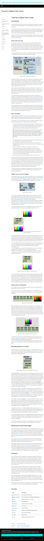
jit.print (22, 45)
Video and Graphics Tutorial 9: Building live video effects (5, 33)
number (34, 206)
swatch (3, 47)
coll (22, 402)
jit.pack (29, 349)
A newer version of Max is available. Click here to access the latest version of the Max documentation (22, 2)
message (37, 177)
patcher (26, 52)
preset (3, 46)
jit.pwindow (4, 39)
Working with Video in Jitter (5, 31)
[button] (42, 6)
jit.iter (3, 36)
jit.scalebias (4, 19)
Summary (3, 26)
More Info (32, 538)
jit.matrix (27, 201)
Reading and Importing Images (5, 24)
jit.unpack (24, 349)
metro (3, 44)
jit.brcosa (35, 422)
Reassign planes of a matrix (5, 22)
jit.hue (12, 422)
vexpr (3, 49)
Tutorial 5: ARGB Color (21, 523)
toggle (18, 206)
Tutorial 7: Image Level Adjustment (23, 526)
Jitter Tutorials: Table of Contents (23, 525)
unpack (36, 312)
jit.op (28, 135)
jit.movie (3, 41)
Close (11, 538)
